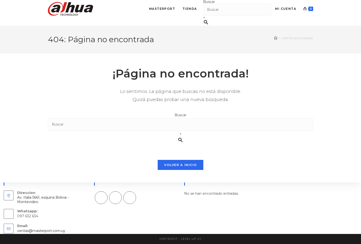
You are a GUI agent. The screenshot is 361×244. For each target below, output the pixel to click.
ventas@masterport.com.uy (41, 231)
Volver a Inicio (180, 165)
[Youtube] (129, 197)
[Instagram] (115, 197)
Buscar (180, 115)
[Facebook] (101, 197)
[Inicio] (275, 38)
